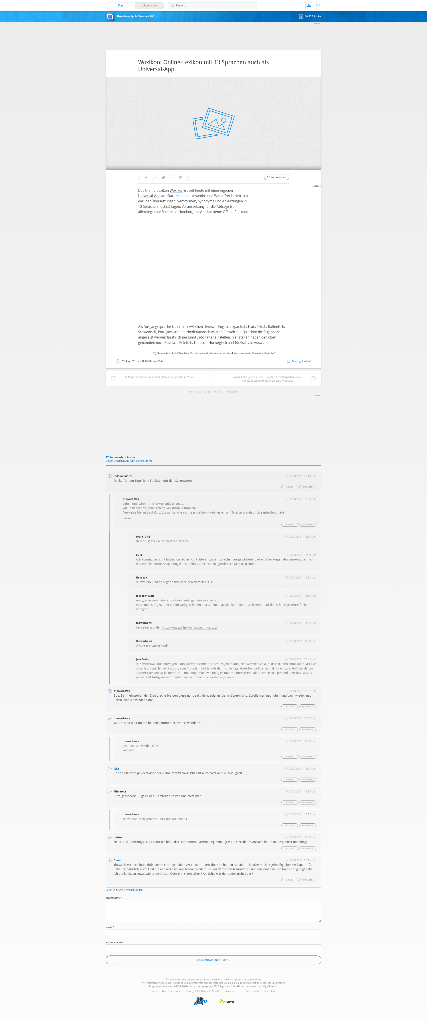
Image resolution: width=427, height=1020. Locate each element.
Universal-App (149, 196)
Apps (208, 392)
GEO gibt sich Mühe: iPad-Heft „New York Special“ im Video (159, 377)
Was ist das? (269, 353)
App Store (195, 392)
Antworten (307, 487)
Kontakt (318, 5)
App (309, 5)
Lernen (219, 392)
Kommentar (114, 898)
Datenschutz (252, 991)
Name (110, 927)
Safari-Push (270, 991)
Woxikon (176, 190)
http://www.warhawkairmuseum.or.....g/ (189, 627)
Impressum (230, 991)
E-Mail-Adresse (116, 942)
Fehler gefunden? (301, 361)
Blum (117, 860)
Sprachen (233, 392)
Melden (289, 487)
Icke (116, 768)
